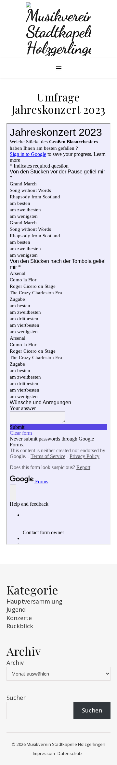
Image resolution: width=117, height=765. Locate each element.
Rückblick (19, 626)
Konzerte (19, 618)
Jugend (16, 609)
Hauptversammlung (34, 601)
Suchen (16, 697)
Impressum (44, 753)
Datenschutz (70, 753)
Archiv (15, 662)
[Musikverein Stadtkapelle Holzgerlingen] (58, 29)
